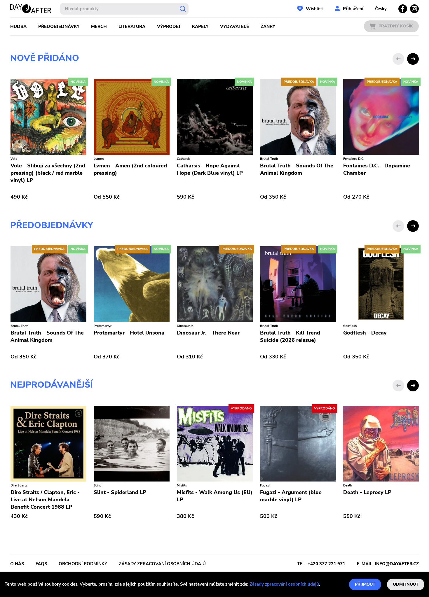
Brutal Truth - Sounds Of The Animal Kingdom (296, 169)
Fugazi (264, 485)
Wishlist (314, 9)
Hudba (18, 26)
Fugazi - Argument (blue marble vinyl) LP (290, 496)
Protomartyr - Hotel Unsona (128, 332)
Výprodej (168, 26)
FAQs (41, 564)
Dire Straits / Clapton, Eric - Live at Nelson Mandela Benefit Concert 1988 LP (44, 499)
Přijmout (365, 584)
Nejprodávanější (51, 385)
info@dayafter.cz (397, 564)
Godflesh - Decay (364, 332)
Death (347, 485)
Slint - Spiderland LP (119, 492)
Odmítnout (405, 584)
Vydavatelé (234, 26)
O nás (17, 564)
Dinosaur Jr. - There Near (208, 332)
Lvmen (98, 159)
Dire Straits (18, 485)
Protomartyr (102, 326)
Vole (13, 159)
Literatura (131, 26)
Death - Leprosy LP (367, 492)
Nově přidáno (44, 58)
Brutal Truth (269, 159)
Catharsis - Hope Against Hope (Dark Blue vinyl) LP (210, 169)
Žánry (268, 26)
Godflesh (349, 326)
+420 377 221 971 (326, 564)
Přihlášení (353, 9)
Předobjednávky (58, 26)
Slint (96, 485)
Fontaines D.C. (353, 159)
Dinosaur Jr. (185, 326)
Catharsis (183, 159)
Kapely (200, 26)
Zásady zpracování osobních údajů (284, 584)
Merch (99, 26)
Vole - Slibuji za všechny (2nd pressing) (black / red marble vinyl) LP (47, 173)
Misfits (181, 485)
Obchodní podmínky (83, 564)
